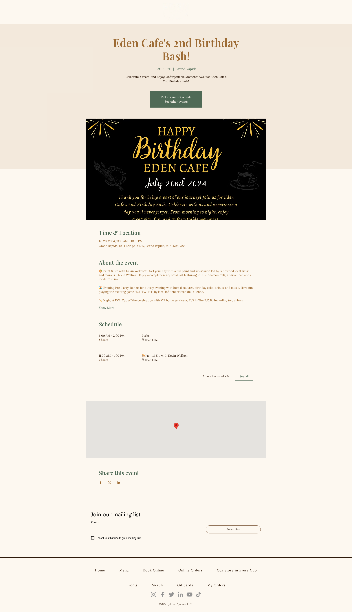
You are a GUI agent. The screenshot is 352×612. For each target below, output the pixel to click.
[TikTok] (198, 594)
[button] (285, 11)
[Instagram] (153, 594)
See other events (176, 101)
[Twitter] (171, 594)
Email (95, 522)
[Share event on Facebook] (100, 482)
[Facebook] (162, 594)
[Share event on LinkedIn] (118, 482)
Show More (106, 307)
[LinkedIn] (180, 594)
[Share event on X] (109, 482)
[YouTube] (189, 594)
